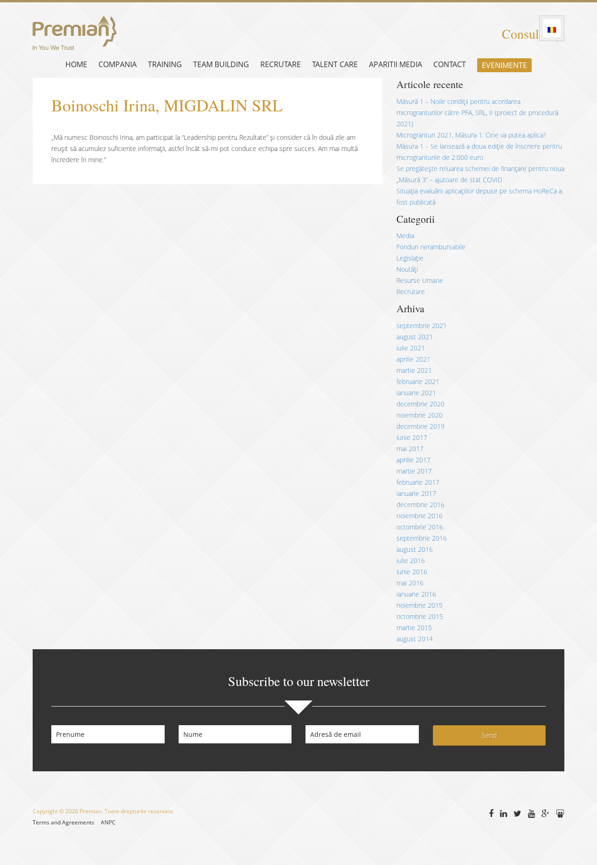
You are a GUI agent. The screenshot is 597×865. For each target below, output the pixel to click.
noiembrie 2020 (419, 415)
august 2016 (414, 549)
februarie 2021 (417, 381)
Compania (117, 64)
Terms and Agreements (63, 822)
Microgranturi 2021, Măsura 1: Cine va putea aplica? (471, 134)
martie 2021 (414, 370)
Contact (449, 64)
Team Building (221, 64)
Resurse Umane (419, 280)
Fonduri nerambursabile (430, 246)
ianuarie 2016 (416, 594)
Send (489, 735)
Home (76, 64)
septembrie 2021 (421, 325)
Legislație (409, 258)
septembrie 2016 (421, 538)
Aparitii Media (395, 64)
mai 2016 (409, 582)
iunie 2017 (411, 437)
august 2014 (414, 638)
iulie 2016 (410, 560)
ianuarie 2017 (416, 493)
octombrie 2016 (419, 526)
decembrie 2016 (420, 504)
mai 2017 (409, 448)
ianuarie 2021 (416, 392)
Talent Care (335, 64)
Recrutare (280, 64)
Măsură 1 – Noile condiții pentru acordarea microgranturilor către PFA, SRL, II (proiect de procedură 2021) (477, 112)
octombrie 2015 (419, 616)
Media (405, 235)
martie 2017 (414, 471)
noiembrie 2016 (419, 515)
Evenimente (504, 65)
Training (165, 64)
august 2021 (414, 336)
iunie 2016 (411, 571)
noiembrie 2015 (419, 605)
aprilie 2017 (413, 459)
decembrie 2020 (420, 403)
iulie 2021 (410, 347)
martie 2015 (414, 627)
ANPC (108, 822)
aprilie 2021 (413, 359)
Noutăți (407, 269)
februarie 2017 (417, 482)
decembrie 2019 (420, 426)
